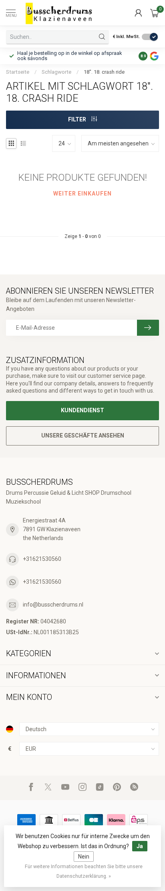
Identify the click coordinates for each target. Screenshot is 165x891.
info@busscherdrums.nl (53, 604)
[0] (154, 13)
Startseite (17, 72)
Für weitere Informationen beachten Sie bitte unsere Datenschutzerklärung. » (84, 871)
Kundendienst (82, 410)
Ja (140, 846)
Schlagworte (56, 72)
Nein (83, 856)
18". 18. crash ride (104, 72)
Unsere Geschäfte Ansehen (82, 435)
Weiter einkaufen (82, 193)
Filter (77, 119)
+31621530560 (42, 559)
